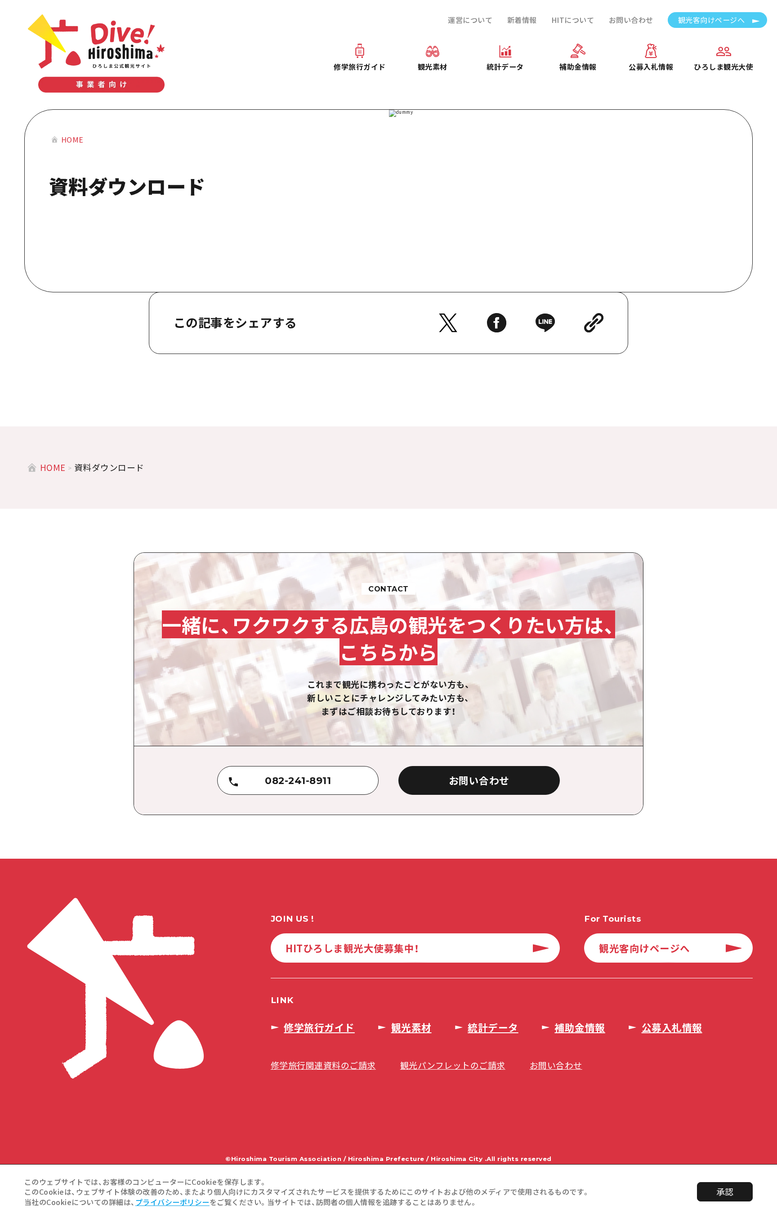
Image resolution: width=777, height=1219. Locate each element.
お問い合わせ (631, 19)
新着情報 (522, 19)
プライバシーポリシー (172, 1202)
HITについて (572, 19)
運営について (470, 19)
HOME (72, 139)
